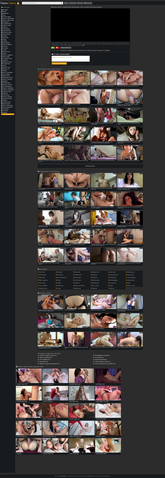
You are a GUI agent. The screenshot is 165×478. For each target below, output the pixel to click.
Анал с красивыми (8, 105)
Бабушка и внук (95, 272)
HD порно (5, 48)
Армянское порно (131, 280)
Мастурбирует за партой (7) (102, 355)
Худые (4, 39)
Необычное (77, 282)
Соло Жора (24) (99, 357)
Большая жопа (7, 102)
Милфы (5, 70)
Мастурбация (6, 42)
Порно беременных (114, 274)
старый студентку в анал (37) (103, 361)
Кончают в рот (7, 67)
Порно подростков (43, 280)
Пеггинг (111, 285)
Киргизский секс (95, 282)
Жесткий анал (6, 82)
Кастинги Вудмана (113, 280)
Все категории (8, 114)
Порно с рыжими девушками (6, 97)
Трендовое (80, 3)
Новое (66, 3)
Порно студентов (7, 44)
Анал (4, 15)
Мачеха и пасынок (131, 285)
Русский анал (6, 63)
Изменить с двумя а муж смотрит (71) (50, 363)
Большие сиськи (7, 32)
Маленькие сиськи (8, 77)
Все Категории (88, 3)
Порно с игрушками (8, 88)
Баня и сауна (42, 282)
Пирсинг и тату (100, 50)
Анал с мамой (113, 272)
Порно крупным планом (81, 50)
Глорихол (59, 282)
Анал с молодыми (8, 72)
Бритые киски (6, 51)
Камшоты (5, 60)
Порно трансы (60, 274)
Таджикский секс (78, 274)
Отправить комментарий (59, 63)
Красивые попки (7, 62)
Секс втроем (6, 74)
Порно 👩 (10, 3)
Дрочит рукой (6, 103)
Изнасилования (42, 274)
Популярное (73, 3)
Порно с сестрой (7, 79)
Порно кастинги (7, 91)
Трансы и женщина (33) (46, 357)
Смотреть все (112, 288)
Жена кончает (60, 285)
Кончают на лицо (7, 84)
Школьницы (94, 274)
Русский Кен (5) (44, 361)
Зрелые (5, 36)
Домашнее (6, 13)
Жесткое (5, 27)
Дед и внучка (77, 272)
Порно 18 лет (6, 76)
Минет (4, 11)
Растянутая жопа (7, 98)
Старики (59, 288)
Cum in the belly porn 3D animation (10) (105, 363)
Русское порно (7, 16)
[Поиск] (61, 3)
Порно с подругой (7, 55)
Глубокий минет (7, 23)
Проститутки (6, 95)
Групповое (6, 37)
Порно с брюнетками (8, 18)
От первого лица (7, 58)
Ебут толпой (42, 272)
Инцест (5, 53)
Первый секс (95, 277)
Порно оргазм (6, 34)
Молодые (5, 9)
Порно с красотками (8, 20)
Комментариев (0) (66, 47)
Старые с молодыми (8, 89)
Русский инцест (113, 277)
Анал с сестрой (95, 285)
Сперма (5, 41)
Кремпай (5, 93)
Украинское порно (43, 288)
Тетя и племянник (43, 285)
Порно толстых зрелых (79, 285)
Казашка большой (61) (101, 359)
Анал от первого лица (61, 277)
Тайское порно (77, 277)
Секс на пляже (77, 280)
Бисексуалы (59, 272)
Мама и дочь (42, 277)
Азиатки (5, 112)
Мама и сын (6, 69)
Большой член (7, 30)
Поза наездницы (7, 86)
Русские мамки (130, 274)
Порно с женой (7, 25)
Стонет (5, 49)
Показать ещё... (90, 166)
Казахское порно (130, 272)
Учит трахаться (113, 282)
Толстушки (6, 109)
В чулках (5, 46)
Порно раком (6, 29)
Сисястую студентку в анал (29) (48, 355)
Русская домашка (7, 107)
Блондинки (6, 22)
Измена (5, 100)
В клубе (58, 280)
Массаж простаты (96, 280)
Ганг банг (5, 110)
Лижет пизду (6, 56)
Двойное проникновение (5, 81)
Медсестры (94, 288)
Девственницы (77, 288)
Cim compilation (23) (45, 359)
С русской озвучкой (131, 277)
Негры (4, 65)
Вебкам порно (72, 50)
